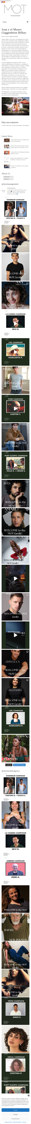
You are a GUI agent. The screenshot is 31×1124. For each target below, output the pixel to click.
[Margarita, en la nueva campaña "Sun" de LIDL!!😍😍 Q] (15, 352)
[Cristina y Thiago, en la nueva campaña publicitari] (15, 210)
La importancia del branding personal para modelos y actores (19, 152)
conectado (14, 125)
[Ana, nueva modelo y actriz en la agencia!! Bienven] (15, 295)
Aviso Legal (24, 1122)
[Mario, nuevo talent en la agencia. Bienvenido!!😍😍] (15, 437)
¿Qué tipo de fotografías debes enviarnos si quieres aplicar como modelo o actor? (19, 146)
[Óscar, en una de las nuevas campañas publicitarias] (15, 635)
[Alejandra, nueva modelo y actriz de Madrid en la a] (15, 692)
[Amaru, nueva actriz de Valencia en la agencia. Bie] (15, 522)
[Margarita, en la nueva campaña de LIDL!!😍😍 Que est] (15, 720)
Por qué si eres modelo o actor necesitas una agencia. (19, 166)
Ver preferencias (16, 1118)
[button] (28, 1095)
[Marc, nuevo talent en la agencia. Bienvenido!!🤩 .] (15, 380)
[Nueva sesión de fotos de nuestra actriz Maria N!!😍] (15, 748)
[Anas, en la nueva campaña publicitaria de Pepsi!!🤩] (15, 578)
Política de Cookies (8, 1122)
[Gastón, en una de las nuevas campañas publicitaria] (15, 408)
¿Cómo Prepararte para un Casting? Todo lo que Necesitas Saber (19, 140)
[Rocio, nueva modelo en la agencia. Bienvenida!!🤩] (15, 550)
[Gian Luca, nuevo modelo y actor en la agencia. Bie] (15, 663)
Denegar (15, 1114)
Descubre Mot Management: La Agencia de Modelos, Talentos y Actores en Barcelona (16, 160)
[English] (2, 2)
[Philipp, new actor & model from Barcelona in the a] (15, 607)
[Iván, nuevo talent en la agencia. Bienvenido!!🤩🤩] (15, 493)
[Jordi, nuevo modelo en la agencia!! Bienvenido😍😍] (15, 267)
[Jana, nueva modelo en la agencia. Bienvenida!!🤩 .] (15, 238)
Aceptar (15, 1110)
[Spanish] (4, 2)
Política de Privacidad (17, 1122)
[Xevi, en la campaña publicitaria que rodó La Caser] (15, 323)
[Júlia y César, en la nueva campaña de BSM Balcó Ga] (15, 465)
